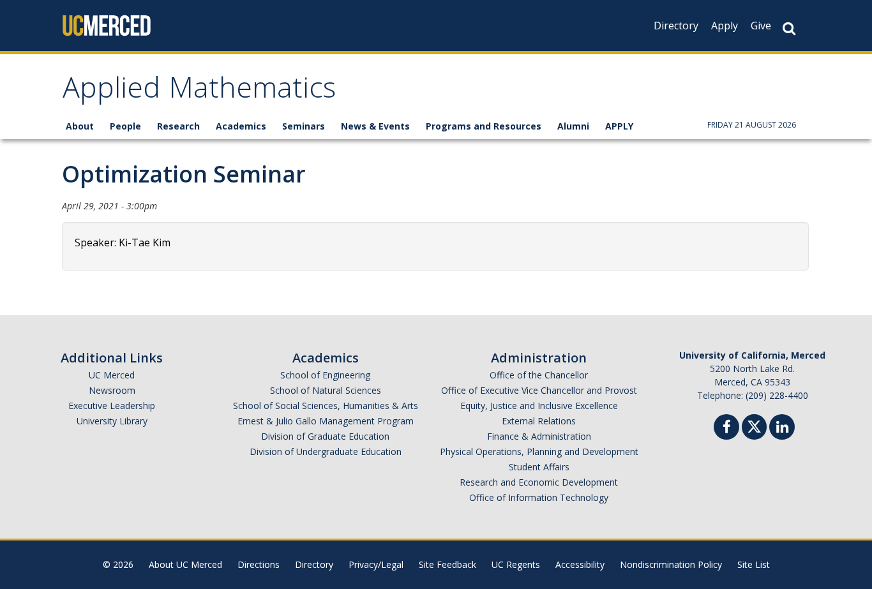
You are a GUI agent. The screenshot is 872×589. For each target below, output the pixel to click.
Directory (676, 26)
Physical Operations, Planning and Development (539, 451)
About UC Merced (185, 564)
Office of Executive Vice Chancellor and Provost (539, 390)
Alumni (573, 126)
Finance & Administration (539, 436)
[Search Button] (789, 28)
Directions (258, 564)
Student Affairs (539, 467)
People (125, 126)
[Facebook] (726, 428)
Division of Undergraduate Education (326, 451)
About (80, 126)
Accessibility (580, 564)
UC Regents (516, 564)
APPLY (619, 126)
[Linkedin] (782, 428)
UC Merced (112, 375)
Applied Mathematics (199, 91)
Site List (753, 564)
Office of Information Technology (538, 497)
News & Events (375, 126)
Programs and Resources (483, 126)
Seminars (303, 126)
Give (761, 26)
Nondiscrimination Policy (671, 564)
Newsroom (112, 390)
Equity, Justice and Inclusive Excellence (539, 405)
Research (178, 126)
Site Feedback (447, 564)
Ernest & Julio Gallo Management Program (325, 421)
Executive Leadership (111, 405)
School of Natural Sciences (325, 390)
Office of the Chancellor (539, 375)
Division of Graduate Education (325, 436)
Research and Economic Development (539, 482)
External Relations (539, 421)
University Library (112, 421)
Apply (724, 26)
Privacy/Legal (376, 564)
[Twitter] (754, 425)
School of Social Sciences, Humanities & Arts (325, 405)
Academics (241, 126)
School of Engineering (325, 375)
